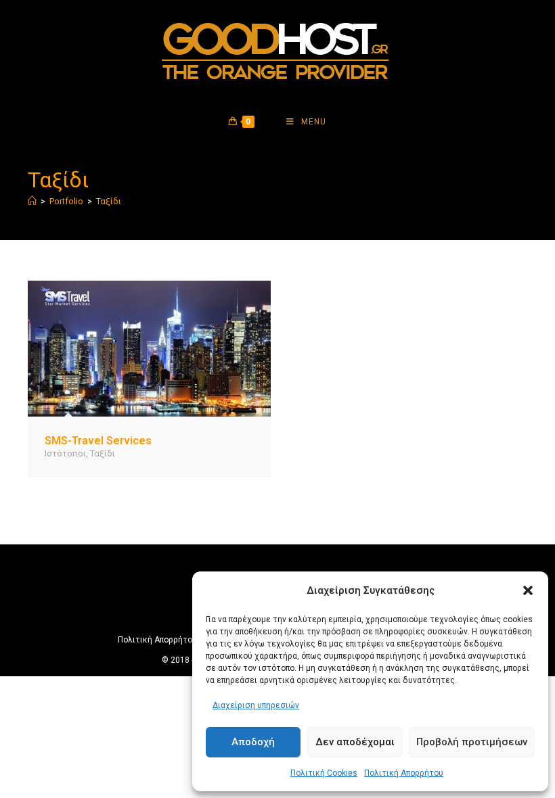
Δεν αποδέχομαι (355, 742)
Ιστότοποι (65, 453)
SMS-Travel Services (98, 440)
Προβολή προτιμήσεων (471, 742)
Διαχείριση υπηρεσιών (256, 705)
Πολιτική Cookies (323, 773)
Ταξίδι (108, 201)
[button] (528, 590)
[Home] (32, 201)
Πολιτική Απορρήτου (403, 773)
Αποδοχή (253, 742)
